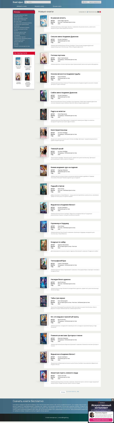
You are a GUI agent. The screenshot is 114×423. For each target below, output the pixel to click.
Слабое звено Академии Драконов (64, 93)
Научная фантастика (19, 33)
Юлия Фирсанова (62, 114)
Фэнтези (16, 43)
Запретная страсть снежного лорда (64, 373)
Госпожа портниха (58, 55)
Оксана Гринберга (62, 39)
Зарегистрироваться (94, 2)
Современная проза (19, 40)
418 (78, 391)
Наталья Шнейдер (62, 132)
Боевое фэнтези (18, 16)
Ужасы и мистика (18, 41)
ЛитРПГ (16, 30)
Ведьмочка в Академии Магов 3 (63, 205)
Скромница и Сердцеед (60, 223)
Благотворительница (59, 130)
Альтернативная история (20, 15)
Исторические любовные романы (23, 23)
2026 (59, 23)
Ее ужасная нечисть (58, 18)
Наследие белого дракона (60, 279)
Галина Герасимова (63, 263)
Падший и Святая (57, 186)
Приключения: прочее (19, 37)
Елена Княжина (62, 76)
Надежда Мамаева (63, 170)
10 (75, 391)
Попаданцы (17, 35)
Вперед (63, 392)
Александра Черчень (63, 20)
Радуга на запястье (58, 111)
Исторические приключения (21, 24)
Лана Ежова (61, 188)
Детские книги (17, 21)
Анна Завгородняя (62, 301)
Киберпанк (17, 26)
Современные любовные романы (22, 38)
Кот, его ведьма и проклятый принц (65, 317)
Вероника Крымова (63, 338)
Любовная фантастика (20, 32)
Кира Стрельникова (63, 58)
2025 (59, 42)
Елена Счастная (62, 375)
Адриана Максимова (63, 245)
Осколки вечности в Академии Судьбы (65, 74)
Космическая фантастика (20, 29)
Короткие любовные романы (21, 27)
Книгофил (18, 2)
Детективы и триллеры (20, 19)
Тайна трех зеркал (58, 298)
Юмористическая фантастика (22, 46)
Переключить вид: (93, 12)
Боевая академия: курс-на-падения (64, 167)
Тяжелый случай (57, 149)
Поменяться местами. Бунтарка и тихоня (66, 335)
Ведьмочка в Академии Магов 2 (63, 354)
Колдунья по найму (58, 242)
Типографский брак (58, 261)
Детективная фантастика (20, 18)
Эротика (16, 44)
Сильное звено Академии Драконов (64, 36)
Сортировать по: (82, 12)
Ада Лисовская (62, 282)
